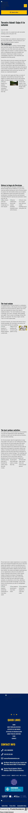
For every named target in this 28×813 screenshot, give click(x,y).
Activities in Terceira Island (14, 731)
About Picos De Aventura (14, 734)
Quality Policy (5, 806)
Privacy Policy (12, 806)
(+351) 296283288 (8, 750)
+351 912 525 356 (8, 754)
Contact (14, 738)
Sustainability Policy (21, 806)
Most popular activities (14, 727)
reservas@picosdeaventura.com (11, 758)
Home (14, 725)
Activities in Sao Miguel (14, 729)
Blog (14, 736)
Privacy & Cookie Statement (7, 812)
